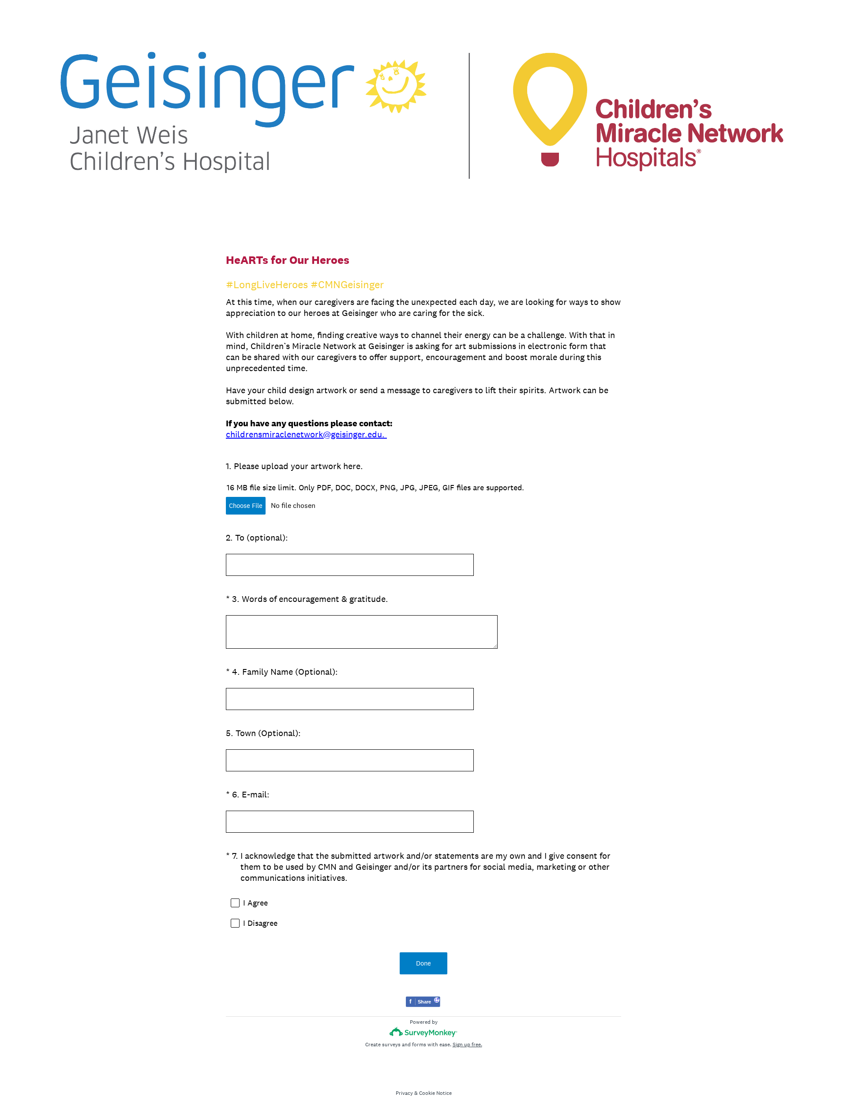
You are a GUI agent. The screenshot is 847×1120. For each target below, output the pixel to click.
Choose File (245, 505)
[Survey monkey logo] (423, 1032)
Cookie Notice (435, 1093)
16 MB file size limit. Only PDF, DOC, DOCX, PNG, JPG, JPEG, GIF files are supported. (375, 487)
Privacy (404, 1093)
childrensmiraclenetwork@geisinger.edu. (306, 434)
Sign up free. (467, 1044)
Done (423, 963)
